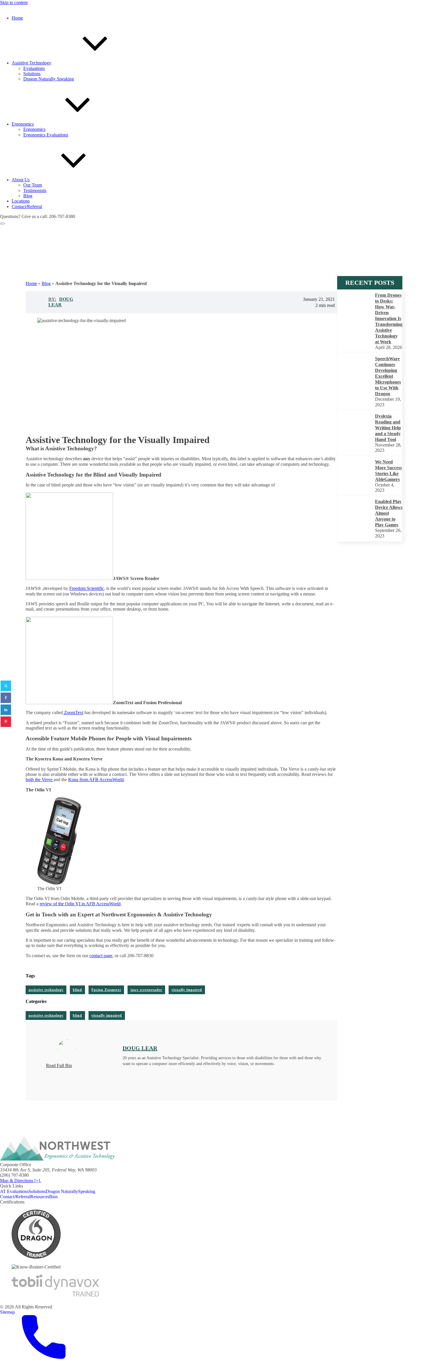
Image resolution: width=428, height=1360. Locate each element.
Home (31, 283)
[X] (6, 686)
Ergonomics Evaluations (45, 134)
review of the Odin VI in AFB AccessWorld (80, 903)
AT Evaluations (14, 1191)
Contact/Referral (15, 1196)
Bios (53, 1196)
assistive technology (46, 990)
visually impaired (186, 990)
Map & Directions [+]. (20, 1180)
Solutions (31, 73)
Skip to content (14, 2)
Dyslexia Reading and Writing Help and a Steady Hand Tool (388, 428)
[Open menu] (2, 223)
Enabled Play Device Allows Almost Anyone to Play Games (388, 513)
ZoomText (73, 712)
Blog (27, 195)
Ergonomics (34, 129)
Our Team (32, 184)
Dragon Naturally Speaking (48, 78)
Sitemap (7, 1312)
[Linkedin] (6, 709)
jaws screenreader (146, 990)
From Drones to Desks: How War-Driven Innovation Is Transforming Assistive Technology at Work (388, 318)
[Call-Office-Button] (43, 1357)
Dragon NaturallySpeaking (70, 1191)
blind (77, 990)
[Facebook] (6, 698)
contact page (100, 955)
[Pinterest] (6, 721)
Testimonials (34, 190)
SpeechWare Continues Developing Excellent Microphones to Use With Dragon (388, 376)
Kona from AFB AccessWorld (96, 779)
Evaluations (34, 68)
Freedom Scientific (86, 588)
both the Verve (40, 779)
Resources (39, 1196)
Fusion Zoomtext (106, 990)
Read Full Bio (59, 1065)
